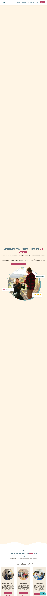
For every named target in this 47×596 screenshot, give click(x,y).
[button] (43, 593)
